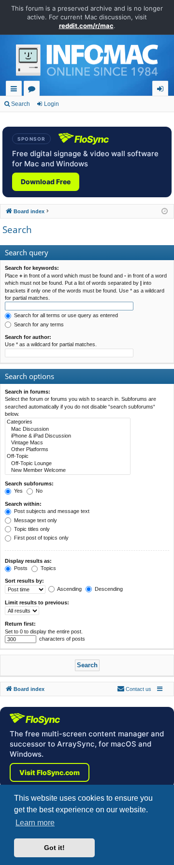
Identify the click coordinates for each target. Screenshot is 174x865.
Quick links (15, 90)
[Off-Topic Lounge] (68, 463)
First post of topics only (41, 538)
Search (20, 104)
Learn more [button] (35, 823)
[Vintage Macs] (68, 443)
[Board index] (87, 62)
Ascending (69, 589)
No (38, 491)
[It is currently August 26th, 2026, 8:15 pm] (164, 211)
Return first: (20, 624)
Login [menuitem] (162, 90)
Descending (108, 589)
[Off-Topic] (68, 456)
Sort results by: (24, 581)
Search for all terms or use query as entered (65, 315)
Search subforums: (29, 483)
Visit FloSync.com (49, 772)
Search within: (23, 504)
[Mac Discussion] (68, 429)
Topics (47, 568)
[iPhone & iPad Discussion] (68, 436)
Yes (18, 491)
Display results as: (28, 561)
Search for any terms (38, 324)
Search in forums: (27, 392)
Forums (33, 90)
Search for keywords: (32, 268)
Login (51, 104)
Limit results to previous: (37, 602)
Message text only (35, 520)
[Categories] (68, 422)
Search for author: (28, 337)
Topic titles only (31, 529)
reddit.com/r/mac (86, 25)
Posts (20, 568)
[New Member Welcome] (68, 470)
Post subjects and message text (51, 511)
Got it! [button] (54, 847)
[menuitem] (134, 689)
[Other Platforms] (68, 449)
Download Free (46, 181)
